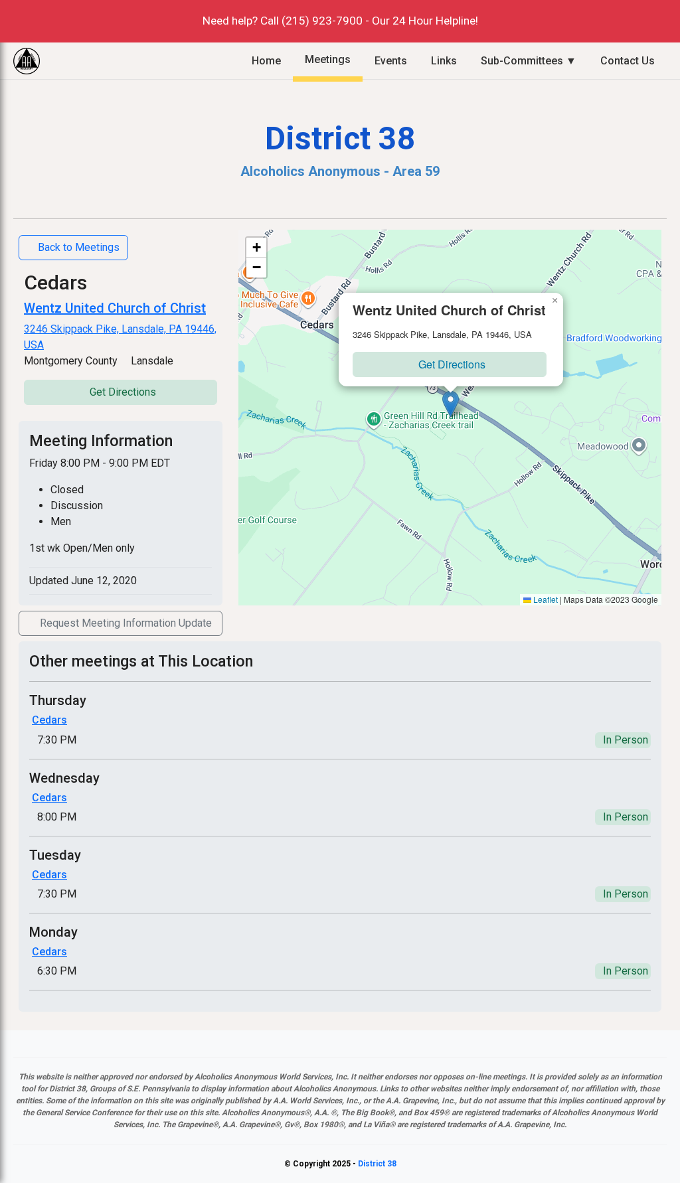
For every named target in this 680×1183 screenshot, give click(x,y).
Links (444, 60)
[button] (450, 404)
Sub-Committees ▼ (528, 60)
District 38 (377, 1163)
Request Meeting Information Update (126, 623)
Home (266, 60)
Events (391, 60)
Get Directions (123, 392)
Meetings (328, 59)
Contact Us (627, 60)
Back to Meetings (79, 247)
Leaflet (544, 599)
